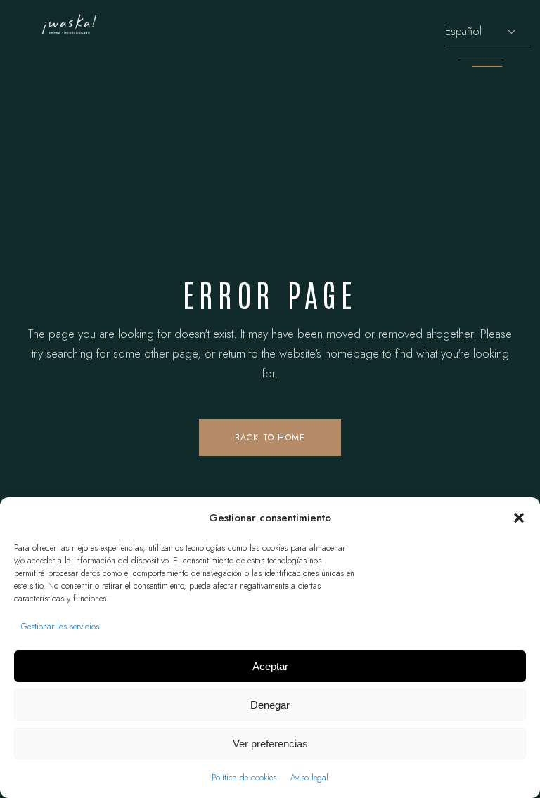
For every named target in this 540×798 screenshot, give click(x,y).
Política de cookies (244, 777)
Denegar (270, 705)
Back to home (270, 437)
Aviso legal (309, 777)
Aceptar (270, 666)
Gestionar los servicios (60, 626)
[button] (519, 518)
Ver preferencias (270, 744)
